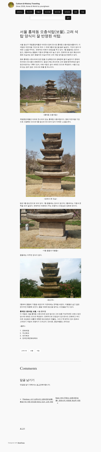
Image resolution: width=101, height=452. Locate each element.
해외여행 (57, 12)
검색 (68, 18)
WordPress (21, 443)
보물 (31, 350)
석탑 (38, 350)
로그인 (39, 385)
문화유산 (19, 12)
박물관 (38, 12)
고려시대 (24, 350)
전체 (75, 12)
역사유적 (29, 12)
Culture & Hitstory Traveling (28, 4)
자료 (82, 12)
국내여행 (47, 12)
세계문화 (67, 12)
